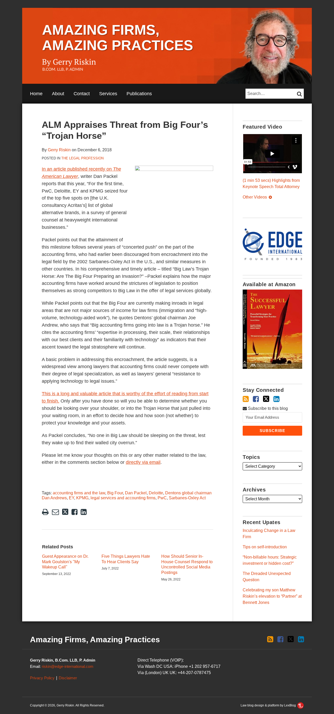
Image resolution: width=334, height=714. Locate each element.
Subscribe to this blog (267, 408)
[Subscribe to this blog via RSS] (246, 399)
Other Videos (255, 197)
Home (36, 93)
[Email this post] (55, 511)
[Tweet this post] (65, 511)
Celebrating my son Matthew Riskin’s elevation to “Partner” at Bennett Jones (272, 596)
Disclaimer (68, 678)
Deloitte (156, 493)
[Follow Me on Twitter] (266, 399)
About (58, 93)
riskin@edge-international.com (67, 666)
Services (108, 93)
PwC (162, 498)
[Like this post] (74, 511)
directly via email (143, 462)
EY (71, 498)
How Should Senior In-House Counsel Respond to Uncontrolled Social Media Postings (187, 564)
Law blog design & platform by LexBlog (269, 705)
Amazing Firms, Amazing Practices (117, 37)
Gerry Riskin (59, 150)
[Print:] (45, 512)
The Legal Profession (82, 158)
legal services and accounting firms (123, 498)
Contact (82, 93)
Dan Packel (136, 493)
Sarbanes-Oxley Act (187, 498)
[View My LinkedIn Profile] (276, 399)
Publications (139, 93)
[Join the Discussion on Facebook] (256, 399)
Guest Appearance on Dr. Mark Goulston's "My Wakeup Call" (65, 561)
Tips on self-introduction (265, 547)
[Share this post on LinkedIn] (84, 511)
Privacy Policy (42, 678)
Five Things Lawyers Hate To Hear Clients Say (126, 559)
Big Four (115, 493)
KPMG (82, 498)
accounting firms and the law (79, 493)
